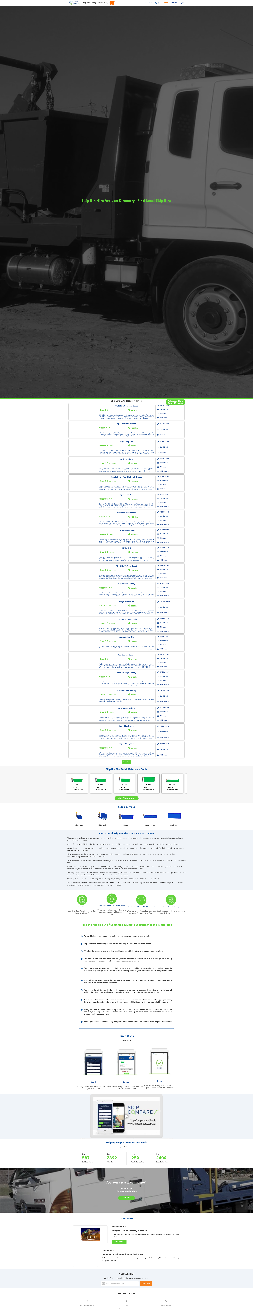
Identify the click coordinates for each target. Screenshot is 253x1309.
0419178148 (164, 441)
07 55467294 (164, 530)
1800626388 (164, 690)
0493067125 (164, 547)
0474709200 (164, 476)
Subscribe (145, 1283)
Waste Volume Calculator (126, 798)
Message (163, 413)
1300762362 (164, 744)
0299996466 (164, 708)
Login (182, 3)
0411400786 (164, 565)
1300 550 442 (165, 424)
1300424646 (164, 726)
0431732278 (164, 583)
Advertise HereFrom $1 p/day (175, 402)
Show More (126, 762)
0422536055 (164, 459)
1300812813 (164, 512)
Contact (174, 3)
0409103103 (164, 654)
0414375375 (164, 619)
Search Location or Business (146, 3)
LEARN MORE (126, 1198)
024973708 (164, 636)
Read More (119, 1241)
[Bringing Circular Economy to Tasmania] (90, 1242)
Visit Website (164, 418)
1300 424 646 (165, 602)
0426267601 (164, 672)
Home (166, 3)
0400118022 (164, 405)
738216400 (164, 494)
